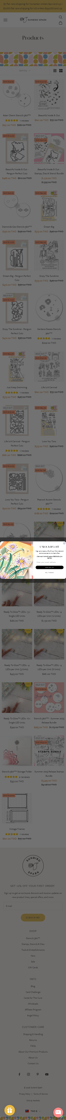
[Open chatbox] (58, 1113)
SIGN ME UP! (49, 567)
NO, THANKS (49, 572)
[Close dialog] (64, 543)
